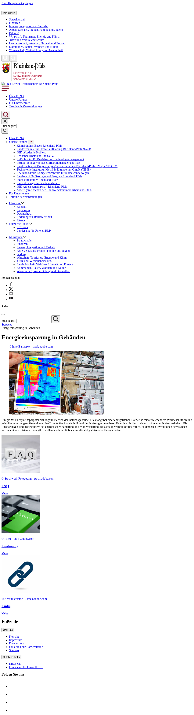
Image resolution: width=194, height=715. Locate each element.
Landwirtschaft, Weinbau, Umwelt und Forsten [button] (37, 43)
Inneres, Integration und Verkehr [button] (28, 26)
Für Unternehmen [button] (19, 103)
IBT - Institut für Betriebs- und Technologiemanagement (50, 159)
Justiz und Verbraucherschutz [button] (26, 40)
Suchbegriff (9, 125)
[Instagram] (12, 702)
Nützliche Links (11, 657)
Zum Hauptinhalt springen (17, 3)
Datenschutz (24, 213)
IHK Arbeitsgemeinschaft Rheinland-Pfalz (42, 186)
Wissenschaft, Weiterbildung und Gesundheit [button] (36, 50)
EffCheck (22, 227)
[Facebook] (12, 686)
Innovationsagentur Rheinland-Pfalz (38, 183)
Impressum (23, 210)
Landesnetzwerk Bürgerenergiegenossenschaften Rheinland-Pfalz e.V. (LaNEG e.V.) (67, 166)
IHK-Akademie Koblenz (31, 152)
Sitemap (21, 220)
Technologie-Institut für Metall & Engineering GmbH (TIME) (54, 169)
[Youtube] (12, 710)
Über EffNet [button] (16, 96)
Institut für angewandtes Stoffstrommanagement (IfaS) (49, 162)
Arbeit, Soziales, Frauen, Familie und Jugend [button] (36, 29)
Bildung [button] (14, 33)
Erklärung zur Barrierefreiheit (34, 217)
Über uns (8, 629)
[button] (5, 9)
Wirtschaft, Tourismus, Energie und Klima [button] (34, 36)
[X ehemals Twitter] (12, 694)
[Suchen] (5, 58)
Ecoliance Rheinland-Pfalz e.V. (35, 155)
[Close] (3, 314)
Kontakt (21, 206)
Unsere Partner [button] (18, 99)
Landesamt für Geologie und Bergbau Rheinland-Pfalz (49, 176)
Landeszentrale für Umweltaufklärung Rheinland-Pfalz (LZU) (54, 149)
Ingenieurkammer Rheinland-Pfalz (37, 179)
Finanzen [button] (14, 22)
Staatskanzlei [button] (17, 19)
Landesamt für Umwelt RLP (34, 230)
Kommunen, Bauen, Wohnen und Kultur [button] (33, 46)
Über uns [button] (15, 203)
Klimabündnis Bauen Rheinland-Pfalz (39, 145)
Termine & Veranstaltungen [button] (25, 106)
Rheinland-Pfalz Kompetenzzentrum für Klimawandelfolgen (53, 173)
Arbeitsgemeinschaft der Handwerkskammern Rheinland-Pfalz (54, 190)
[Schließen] (5, 121)
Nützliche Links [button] (19, 223)
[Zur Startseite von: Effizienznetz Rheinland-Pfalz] (23, 80)
